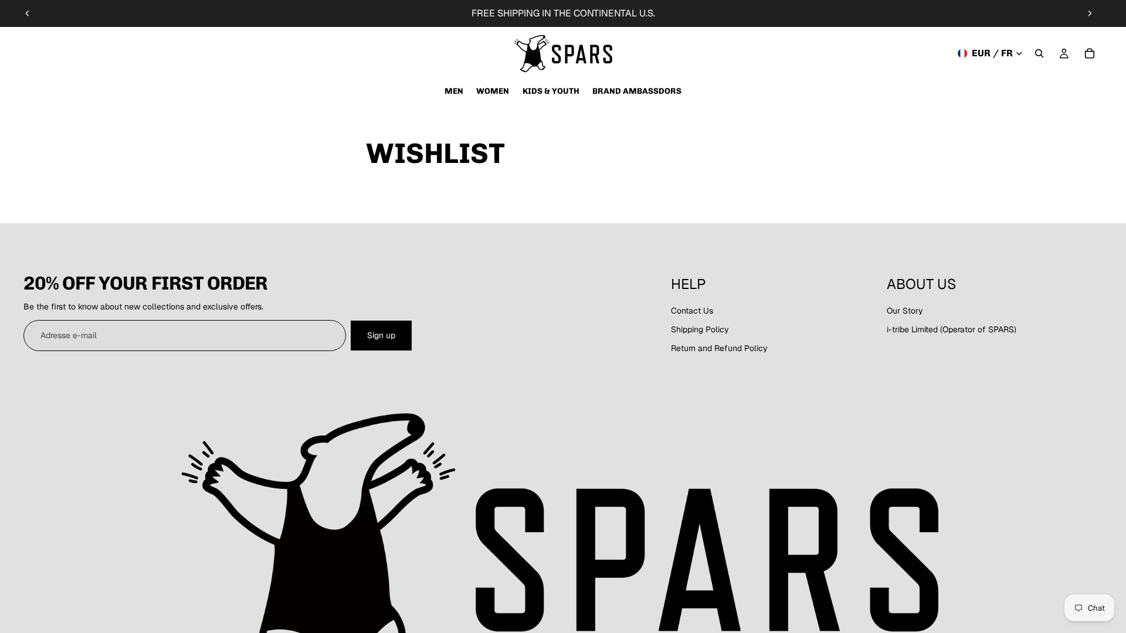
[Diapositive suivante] (1090, 13)
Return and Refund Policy (719, 348)
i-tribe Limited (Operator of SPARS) (951, 329)
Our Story (905, 310)
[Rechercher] (1039, 53)
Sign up (381, 335)
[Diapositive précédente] (27, 13)
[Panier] (1090, 53)
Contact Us (692, 310)
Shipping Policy (700, 329)
